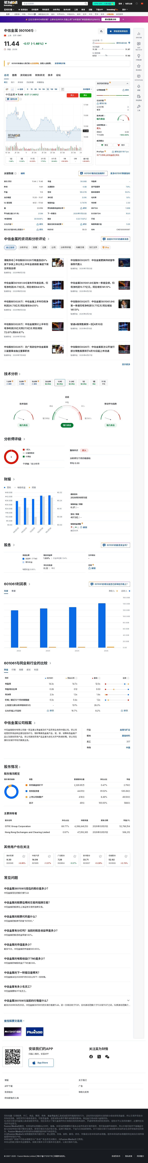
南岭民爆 (10, 856)
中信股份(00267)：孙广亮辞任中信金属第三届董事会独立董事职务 (26, 348)
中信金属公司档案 (18, 723)
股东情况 (11, 767)
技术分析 (11, 374)
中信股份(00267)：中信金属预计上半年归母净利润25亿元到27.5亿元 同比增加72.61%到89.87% (26, 328)
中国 (23, 14)
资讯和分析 (26, 75)
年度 (6, 591)
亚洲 (96, 14)
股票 (8, 14)
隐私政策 (128, 1156)
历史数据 (30, 82)
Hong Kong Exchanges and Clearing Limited (27, 832)
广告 (81, 1086)
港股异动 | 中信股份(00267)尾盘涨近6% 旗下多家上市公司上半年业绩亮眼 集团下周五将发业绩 (26, 264)
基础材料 (126, 735)
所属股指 (40, 82)
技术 (50, 75)
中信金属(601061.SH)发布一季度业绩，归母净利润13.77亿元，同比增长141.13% (92, 284)
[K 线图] (7, 89)
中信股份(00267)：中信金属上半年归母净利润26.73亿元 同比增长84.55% (26, 303)
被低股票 (119, 14)
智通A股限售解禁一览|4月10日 (87, 324)
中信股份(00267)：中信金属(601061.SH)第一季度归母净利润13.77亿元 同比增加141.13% (93, 305)
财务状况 (40, 75)
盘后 (53, 14)
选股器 (17, 14)
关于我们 (83, 1080)
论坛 (58, 75)
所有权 (20, 82)
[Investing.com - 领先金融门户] (10, 3)
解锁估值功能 (121, 43)
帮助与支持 (84, 1092)
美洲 (79, 14)
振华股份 (86, 856)
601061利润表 (15, 584)
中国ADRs (71, 14)
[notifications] (136, 3)
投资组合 (9, 1092)
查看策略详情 (60, 63)
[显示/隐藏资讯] (62, 89)
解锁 (52, 710)
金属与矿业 (125, 730)
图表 (14, 75)
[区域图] (12, 89)
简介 (12, 82)
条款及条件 (116, 1156)
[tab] (10, 382)
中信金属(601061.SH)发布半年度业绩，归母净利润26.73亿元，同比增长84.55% (26, 284)
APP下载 (9, 1086)
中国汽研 (35, 856)
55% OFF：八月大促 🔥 (103, 3)
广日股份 (61, 856)
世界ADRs (61, 14)
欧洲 (84, 14)
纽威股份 (112, 856)
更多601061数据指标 (120, 173)
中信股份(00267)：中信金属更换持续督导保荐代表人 (93, 262)
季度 (14, 591)
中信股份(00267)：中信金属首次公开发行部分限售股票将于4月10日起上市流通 (93, 348)
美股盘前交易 (43, 14)
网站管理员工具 (12, 1098)
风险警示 (140, 1156)
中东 (90, 14)
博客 (7, 1080)
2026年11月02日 (80, 213)
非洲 (102, 14)
